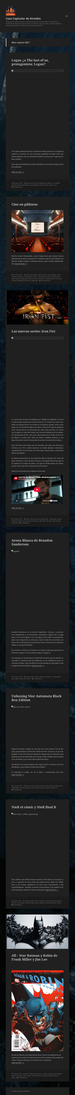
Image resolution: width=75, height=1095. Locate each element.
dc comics (20, 1076)
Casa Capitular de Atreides (23, 18)
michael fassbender (18, 280)
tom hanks (27, 280)
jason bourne (30, 278)
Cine (36, 183)
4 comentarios (17, 187)
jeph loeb (42, 521)
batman (54, 277)
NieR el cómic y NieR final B (34, 807)
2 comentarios (25, 523)
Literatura (20, 277)
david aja (29, 521)
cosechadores (25, 185)
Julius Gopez (15, 679)
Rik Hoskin (27, 679)
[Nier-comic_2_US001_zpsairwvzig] (37, 845)
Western (49, 183)
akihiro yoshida (26, 788)
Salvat (13, 1077)
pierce (51, 185)
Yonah (59, 903)
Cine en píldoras (25, 204)
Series (38, 519)
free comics (20, 903)
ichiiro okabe (36, 788)
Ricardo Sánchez (51, 903)
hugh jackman (34, 185)
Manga (57, 786)
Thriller (35, 277)
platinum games (46, 788)
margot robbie (49, 278)
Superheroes (43, 183)
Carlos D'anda (51, 901)
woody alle (34, 280)
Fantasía (14, 277)
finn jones (36, 521)
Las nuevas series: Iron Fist (33, 331)
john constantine (39, 278)
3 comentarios (17, 905)
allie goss (54, 519)
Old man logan (44, 185)
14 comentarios (45, 280)
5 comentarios (17, 790)
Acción (27, 275)
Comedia (53, 275)
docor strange (20, 278)
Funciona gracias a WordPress (21, 1091)
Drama (47, 786)
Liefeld (34, 1076)
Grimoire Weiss (29, 903)
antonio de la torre (46, 277)
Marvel (38, 1076)
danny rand (22, 521)
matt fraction (56, 521)
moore (50, 1076)
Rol (61, 786)
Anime (32, 786)
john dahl (49, 521)
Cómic (59, 275)
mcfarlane (44, 1076)
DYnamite (57, 677)
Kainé (37, 903)
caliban (57, 183)
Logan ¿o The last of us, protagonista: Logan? (30, 62)
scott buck (15, 523)
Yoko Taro (54, 788)
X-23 (55, 185)
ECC (25, 1076)
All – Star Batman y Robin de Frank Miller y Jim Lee (34, 957)
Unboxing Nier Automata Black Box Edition (37, 698)
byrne (59, 519)
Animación (33, 275)
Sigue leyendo (18, 172)
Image (29, 1076)
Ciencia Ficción (29, 183)
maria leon (58, 278)
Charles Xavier (16, 185)
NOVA (21, 679)
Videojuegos (15, 788)
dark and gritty (49, 1074)
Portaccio (56, 1076)
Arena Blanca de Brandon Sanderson (32, 542)
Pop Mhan (42, 903)
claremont (15, 521)
